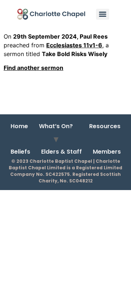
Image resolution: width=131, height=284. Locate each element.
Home (19, 126)
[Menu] (102, 14)
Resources (104, 126)
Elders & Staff (61, 151)
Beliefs (20, 151)
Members (107, 151)
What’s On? (56, 126)
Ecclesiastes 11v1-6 (74, 45)
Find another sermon (33, 67)
